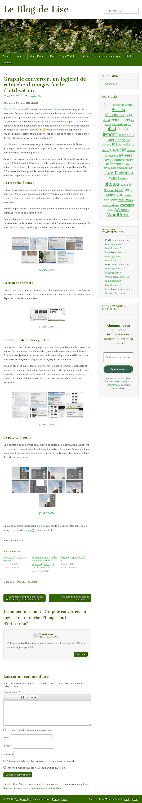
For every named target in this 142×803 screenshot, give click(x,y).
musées (125, 155)
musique (113, 155)
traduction (125, 200)
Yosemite (32, 582)
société (127, 184)
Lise (8, 95)
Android (85, 56)
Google (108, 125)
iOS (129, 124)
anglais (47, 525)
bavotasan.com (131, 799)
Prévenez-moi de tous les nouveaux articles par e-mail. (36, 767)
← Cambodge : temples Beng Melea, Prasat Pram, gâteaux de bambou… (24, 598)
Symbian (127, 196)
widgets (111, 210)
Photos (130, 56)
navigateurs (112, 160)
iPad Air (122, 129)
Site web (8, 754)
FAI (132, 120)
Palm (130, 167)
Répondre (80, 654)
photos (66, 125)
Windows (122, 210)
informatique (119, 124)
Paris (109, 172)
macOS (21, 56)
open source (114, 164)
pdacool (124, 178)
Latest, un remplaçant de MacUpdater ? (117, 244)
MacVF (31, 530)
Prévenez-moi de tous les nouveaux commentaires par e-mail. (40, 761)
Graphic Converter (13, 109)
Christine (44, 634)
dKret (106, 120)
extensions (120, 120)
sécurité (110, 200)
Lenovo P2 (109, 144)
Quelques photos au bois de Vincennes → (75, 598)
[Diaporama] (47, 270)
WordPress (118, 214)
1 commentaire (34, 95)
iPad (52, 56)
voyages (127, 205)
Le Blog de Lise (36, 9)
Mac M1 (105, 150)
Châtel (128, 115)
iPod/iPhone (37, 56)
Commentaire (11, 692)
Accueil (7, 56)
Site (22, 540)
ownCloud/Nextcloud (115, 167)
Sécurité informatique (108, 56)
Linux (131, 144)
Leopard (121, 144)
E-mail (7, 745)
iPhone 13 (122, 140)
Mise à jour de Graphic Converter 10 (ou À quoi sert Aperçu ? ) (44, 560)
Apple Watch (67, 56)
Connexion (111, 83)
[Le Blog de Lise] (71, 26)
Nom (6, 737)
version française (53, 109)
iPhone (110, 134)
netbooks (127, 160)
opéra (127, 164)
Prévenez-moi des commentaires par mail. (29, 730)
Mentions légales (60, 799)
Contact (7, 62)
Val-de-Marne (111, 205)
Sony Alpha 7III (113, 190)
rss (121, 185)
